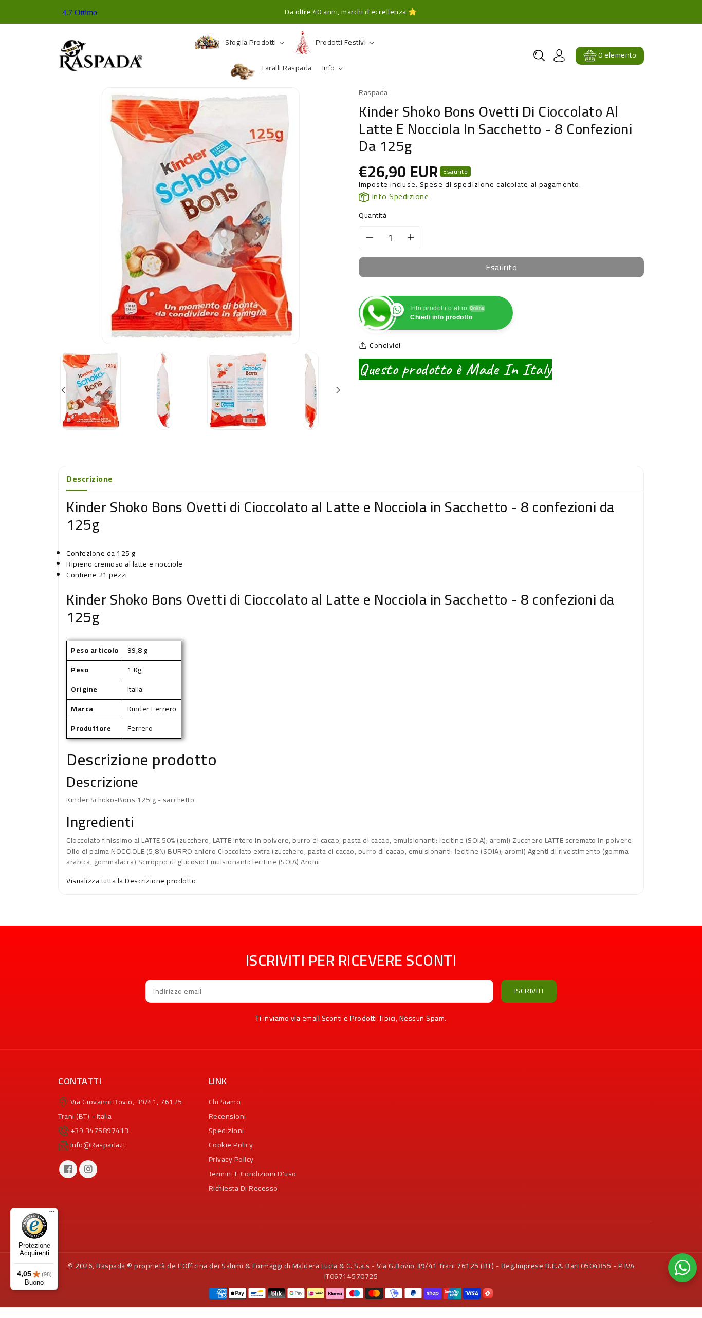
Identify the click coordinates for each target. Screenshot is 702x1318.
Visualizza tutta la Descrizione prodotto (131, 881)
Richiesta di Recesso (243, 1188)
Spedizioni (226, 1130)
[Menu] (52, 1214)
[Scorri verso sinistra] (64, 391)
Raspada (110, 1265)
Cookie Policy (231, 1145)
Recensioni (227, 1116)
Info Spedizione (399, 196)
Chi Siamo (225, 1101)
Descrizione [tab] (89, 478)
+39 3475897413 (99, 1130)
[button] (539, 55)
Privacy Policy (231, 1159)
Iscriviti (529, 990)
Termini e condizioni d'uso (253, 1173)
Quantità (372, 215)
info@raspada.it (98, 1145)
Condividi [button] (385, 345)
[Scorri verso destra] (337, 391)
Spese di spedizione (457, 184)
